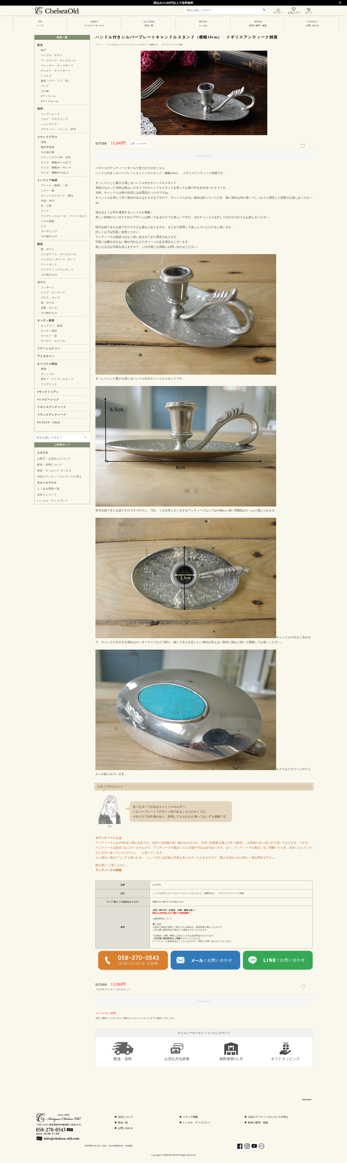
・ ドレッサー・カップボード (55, 65)
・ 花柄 (41, 142)
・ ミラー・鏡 (45, 190)
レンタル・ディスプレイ (52, 500)
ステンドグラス (47, 136)
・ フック (43, 210)
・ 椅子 (41, 50)
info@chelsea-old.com (140, 1018)
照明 (40, 108)
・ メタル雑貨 (45, 221)
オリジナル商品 (47, 363)
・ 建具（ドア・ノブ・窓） (54, 80)
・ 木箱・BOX (46, 200)
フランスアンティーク (51, 414)
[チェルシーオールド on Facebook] (238, 1146)
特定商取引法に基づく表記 (95, 1146)
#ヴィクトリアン (48, 391)
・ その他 (43, 91)
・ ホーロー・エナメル (51, 341)
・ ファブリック (47, 384)
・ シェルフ (44, 75)
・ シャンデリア (47, 124)
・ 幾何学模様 (45, 147)
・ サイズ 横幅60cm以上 (53, 172)
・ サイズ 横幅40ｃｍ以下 (54, 162)
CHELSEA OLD (170, 1155)
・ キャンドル (45, 374)
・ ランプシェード (48, 114)
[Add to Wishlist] (303, 146)
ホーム (98, 45)
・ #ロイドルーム (48, 101)
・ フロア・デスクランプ (52, 119)
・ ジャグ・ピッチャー (51, 292)
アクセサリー (46, 356)
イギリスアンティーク (51, 407)
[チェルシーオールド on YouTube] (252, 1146)
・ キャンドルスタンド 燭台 (55, 195)
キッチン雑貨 (46, 320)
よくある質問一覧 (48, 488)
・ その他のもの (47, 236)
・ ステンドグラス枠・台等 (54, 157)
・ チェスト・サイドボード (54, 70)
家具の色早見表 (47, 482)
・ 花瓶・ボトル (47, 307)
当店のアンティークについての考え (59, 476)
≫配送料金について (162, 918)
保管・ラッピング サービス (54, 470)
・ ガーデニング (47, 231)
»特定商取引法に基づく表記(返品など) (112, 989)
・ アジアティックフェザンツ (55, 269)
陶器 (40, 244)
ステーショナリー (48, 348)
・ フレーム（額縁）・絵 (52, 185)
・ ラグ (41, 226)
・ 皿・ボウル (45, 249)
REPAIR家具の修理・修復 (258, 23)
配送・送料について (49, 464)
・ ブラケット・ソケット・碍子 (56, 129)
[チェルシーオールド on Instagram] (245, 1146)
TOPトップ (40, 23)
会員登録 (42, 452)
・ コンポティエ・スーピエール (56, 254)
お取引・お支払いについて (54, 458)
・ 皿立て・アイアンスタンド (55, 379)
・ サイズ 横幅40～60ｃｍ (54, 167)
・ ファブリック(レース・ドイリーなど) (62, 216)
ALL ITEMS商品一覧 (149, 23)
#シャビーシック (48, 399)
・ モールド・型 (47, 335)
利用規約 (129, 1146)
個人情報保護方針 (116, 1146)
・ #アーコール (46, 96)
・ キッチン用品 (47, 330)
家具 (40, 45)
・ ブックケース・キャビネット (56, 60)
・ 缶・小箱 (44, 205)
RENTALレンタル (203, 23)
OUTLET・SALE (48, 422)
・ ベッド (43, 86)
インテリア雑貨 (47, 180)
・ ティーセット (47, 264)
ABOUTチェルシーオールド (94, 23)
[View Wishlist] (294, 9)
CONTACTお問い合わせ (312, 23)
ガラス (41, 282)
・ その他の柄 (45, 152)
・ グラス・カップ (48, 297)
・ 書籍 (41, 369)
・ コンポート (45, 287)
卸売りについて (47, 494)
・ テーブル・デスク (50, 55)
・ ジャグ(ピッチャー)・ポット (56, 259)
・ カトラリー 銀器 (50, 325)
